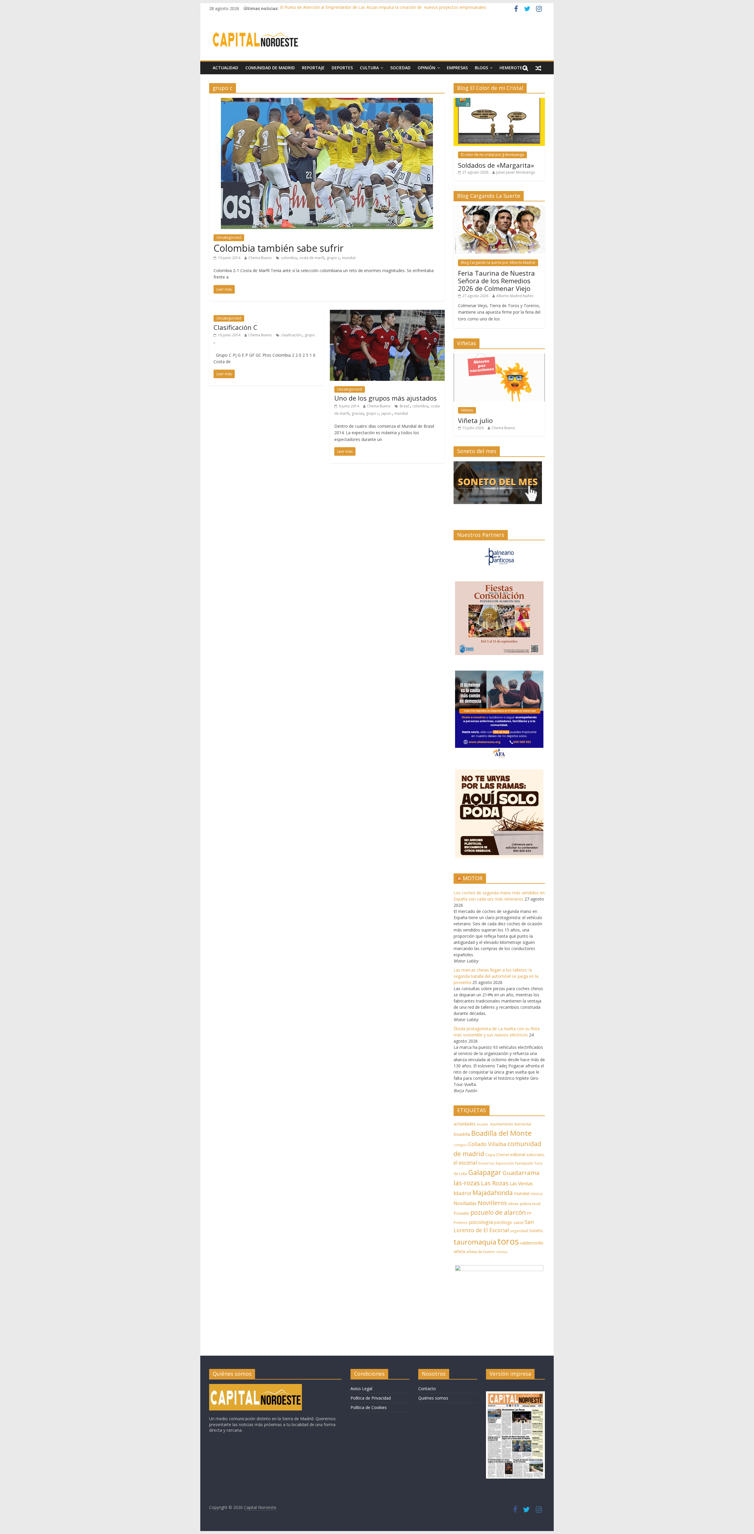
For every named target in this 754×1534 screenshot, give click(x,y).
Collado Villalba (487, 1144)
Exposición (505, 1163)
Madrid (462, 1193)
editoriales (535, 1154)
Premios (461, 1222)
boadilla (462, 1134)
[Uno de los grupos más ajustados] (387, 313)
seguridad (519, 1230)
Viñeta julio (475, 420)
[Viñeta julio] (499, 356)
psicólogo (503, 1222)
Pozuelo (461, 1213)
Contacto (427, 1388)
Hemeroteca (514, 67)
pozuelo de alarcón (498, 1212)
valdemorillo (531, 1243)
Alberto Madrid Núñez (514, 295)
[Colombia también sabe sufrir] (327, 101)
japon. (386, 413)
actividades (465, 1124)
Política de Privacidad (370, 1398)
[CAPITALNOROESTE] (255, 1387)
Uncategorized (228, 237)
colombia (289, 257)
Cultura (369, 67)
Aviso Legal (361, 1388)
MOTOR (472, 878)
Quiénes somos (433, 1398)
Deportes (342, 67)
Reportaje (313, 67)
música (536, 1193)
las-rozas (467, 1183)
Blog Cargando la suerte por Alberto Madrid (498, 262)
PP (529, 1213)
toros (508, 1241)
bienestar (523, 1124)
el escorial (465, 1162)
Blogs (481, 67)
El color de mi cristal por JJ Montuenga (492, 154)
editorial (517, 1154)
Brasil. (405, 406)
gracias (358, 413)
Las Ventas (521, 1183)
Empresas (457, 67)
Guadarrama (521, 1172)
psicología (481, 1222)
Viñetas (467, 410)
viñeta (459, 1251)
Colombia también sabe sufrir (278, 248)
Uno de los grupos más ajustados (385, 398)
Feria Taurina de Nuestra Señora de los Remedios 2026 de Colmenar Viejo (496, 281)
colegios (460, 1145)
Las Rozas (495, 1183)
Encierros (486, 1163)
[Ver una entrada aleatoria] (538, 68)
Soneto (536, 1230)
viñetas (501, 1252)
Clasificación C (235, 327)
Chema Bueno (260, 257)
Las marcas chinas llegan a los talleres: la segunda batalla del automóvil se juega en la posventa (496, 976)
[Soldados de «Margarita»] (499, 101)
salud (518, 1222)
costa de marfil (311, 257)
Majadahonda (492, 1193)
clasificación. (291, 335)
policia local (530, 1203)
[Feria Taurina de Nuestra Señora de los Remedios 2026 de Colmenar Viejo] (499, 209)
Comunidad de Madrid (270, 67)
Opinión (426, 67)
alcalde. (483, 1124)
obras (513, 1203)
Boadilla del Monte (501, 1133)
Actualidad (225, 67)
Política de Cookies (368, 1407)
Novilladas (465, 1203)
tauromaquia (475, 1242)
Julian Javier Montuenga (515, 172)
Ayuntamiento (501, 1124)
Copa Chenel (497, 1154)
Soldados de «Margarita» (496, 165)
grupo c (333, 257)
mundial (348, 257)
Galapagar (484, 1172)
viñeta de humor (480, 1251)
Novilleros (492, 1203)
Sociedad (400, 67)
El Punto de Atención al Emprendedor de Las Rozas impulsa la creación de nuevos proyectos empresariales (383, 8)
